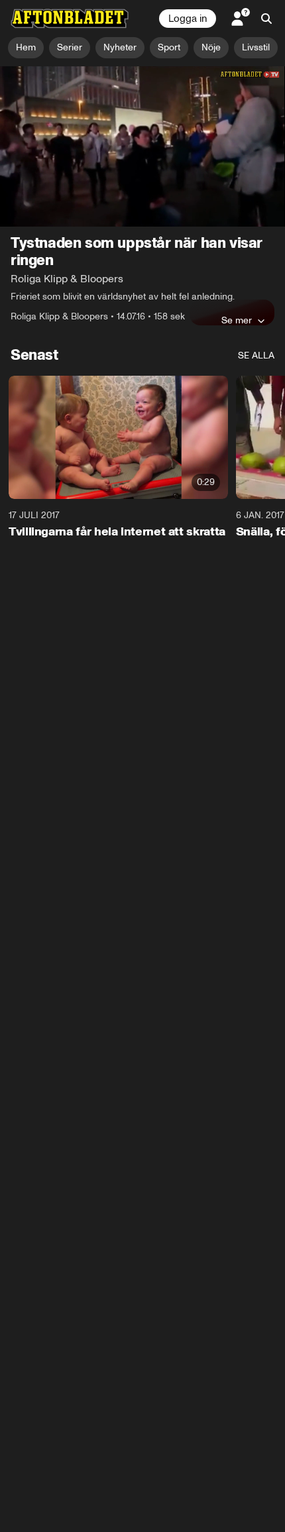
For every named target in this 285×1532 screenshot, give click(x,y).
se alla (256, 355)
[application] (142, 146)
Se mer (236, 320)
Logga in (187, 19)
